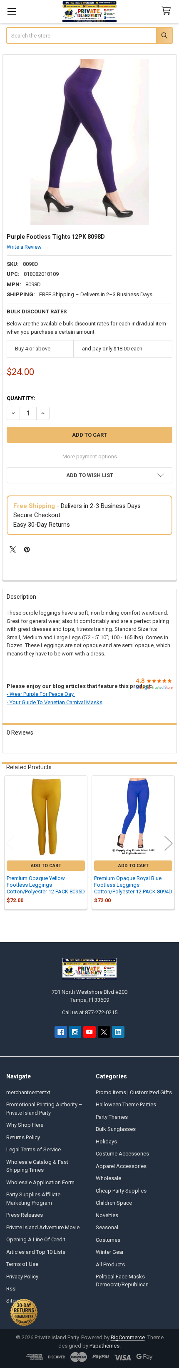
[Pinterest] (27, 549)
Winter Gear (110, 1252)
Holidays (106, 1141)
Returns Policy (23, 1137)
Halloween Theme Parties (126, 1104)
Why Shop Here (24, 1125)
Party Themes (112, 1117)
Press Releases (24, 1215)
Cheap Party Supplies (121, 1191)
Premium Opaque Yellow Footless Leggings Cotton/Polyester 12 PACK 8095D (46, 885)
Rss (10, 1288)
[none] (90, 142)
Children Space (114, 1203)
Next (168, 843)
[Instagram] (75, 1032)
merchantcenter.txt (28, 1092)
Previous (10, 843)
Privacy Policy (22, 1276)
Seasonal (107, 1227)
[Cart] (168, 11)
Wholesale (108, 1178)
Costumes (108, 1240)
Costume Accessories (122, 1153)
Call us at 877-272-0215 (89, 1012)
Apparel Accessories (121, 1166)
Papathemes (104, 1346)
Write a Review (24, 247)
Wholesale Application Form (40, 1182)
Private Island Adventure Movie (43, 1227)
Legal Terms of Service (33, 1149)
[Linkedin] (118, 1032)
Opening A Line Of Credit (35, 1239)
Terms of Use (22, 1264)
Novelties (107, 1215)
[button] (89, 475)
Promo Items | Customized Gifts (134, 1092)
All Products (110, 1264)
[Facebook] (61, 1032)
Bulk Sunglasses (116, 1129)
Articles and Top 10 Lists (35, 1252)
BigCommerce (128, 1337)
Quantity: (21, 398)
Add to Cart (46, 865)
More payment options (89, 456)
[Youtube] (89, 1032)
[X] (13, 549)
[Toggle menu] (11, 11)
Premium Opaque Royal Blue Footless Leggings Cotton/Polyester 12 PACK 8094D (133, 885)
